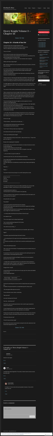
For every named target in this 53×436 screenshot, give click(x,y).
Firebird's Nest (8, 8)
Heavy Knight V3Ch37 (42, 44)
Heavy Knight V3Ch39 (42, 42)
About (44, 8)
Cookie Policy (22, 434)
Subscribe (40, 83)
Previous (17, 37)
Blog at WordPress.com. (12, 431)
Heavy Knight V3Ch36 (42, 45)
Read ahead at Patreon (43, 32)
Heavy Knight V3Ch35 (42, 46)
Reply (5, 363)
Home (26, 8)
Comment (32, 416)
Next (23, 37)
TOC (20, 37)
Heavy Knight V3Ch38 (42, 43)
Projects (33, 8)
